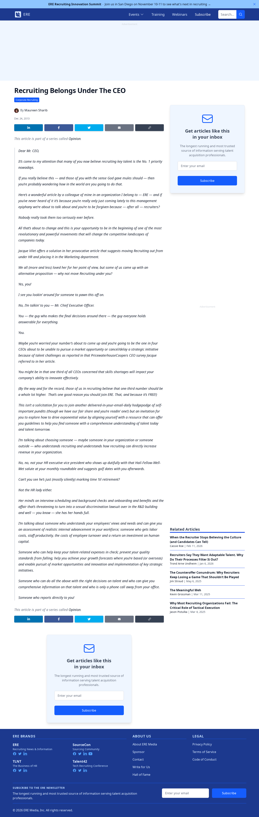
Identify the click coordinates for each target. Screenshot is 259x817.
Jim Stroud (176, 581)
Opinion (75, 138)
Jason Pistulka (178, 612)
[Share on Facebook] (58, 127)
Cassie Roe (177, 546)
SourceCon (82, 744)
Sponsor (139, 752)
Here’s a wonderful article (37, 194)
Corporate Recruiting (27, 100)
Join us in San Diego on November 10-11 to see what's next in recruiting (129, 4)
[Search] (240, 14)
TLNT (17, 761)
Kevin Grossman (180, 594)
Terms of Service (204, 752)
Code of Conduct (204, 759)
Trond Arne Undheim (183, 563)
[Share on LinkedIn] (28, 127)
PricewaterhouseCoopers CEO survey (118, 355)
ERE (16, 744)
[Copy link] (149, 127)
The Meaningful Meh (185, 590)
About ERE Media (145, 744)
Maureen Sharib (36, 110)
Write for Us (141, 767)
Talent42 (80, 761)
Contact (138, 759)
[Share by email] (119, 127)
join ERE (107, 394)
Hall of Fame (141, 774)
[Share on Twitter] (89, 127)
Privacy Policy (202, 744)
